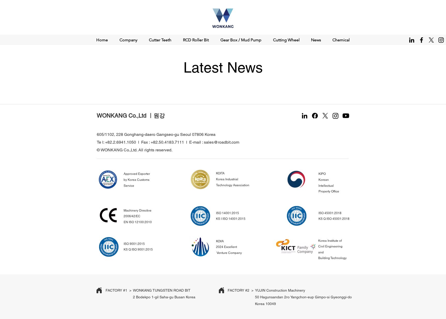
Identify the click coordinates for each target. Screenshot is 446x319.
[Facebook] (421, 40)
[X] (431, 40)
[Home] (99, 290)
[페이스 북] (315, 116)
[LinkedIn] (411, 40)
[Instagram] (441, 40)
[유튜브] (346, 116)
